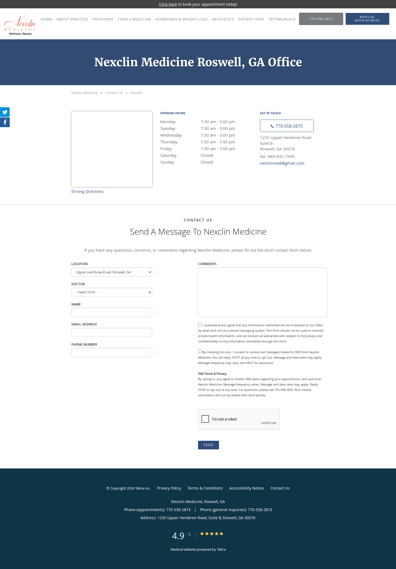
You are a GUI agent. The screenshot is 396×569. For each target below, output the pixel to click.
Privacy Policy (169, 488)
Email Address (84, 324)
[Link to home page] (18, 23)
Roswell (136, 92)
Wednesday (197, 135)
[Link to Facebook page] (5, 122)
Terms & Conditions (205, 488)
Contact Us (114, 92)
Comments (207, 264)
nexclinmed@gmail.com (282, 163)
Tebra (221, 549)
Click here (168, 4)
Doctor (78, 284)
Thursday (197, 141)
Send (208, 445)
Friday (197, 148)
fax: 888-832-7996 (277, 156)
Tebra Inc (142, 488)
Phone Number (84, 344)
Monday (197, 121)
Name (76, 304)
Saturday (186, 155)
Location (79, 264)
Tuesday (197, 128)
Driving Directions (87, 191)
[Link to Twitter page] (5, 112)
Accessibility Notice (246, 488)
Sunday (186, 162)
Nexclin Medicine (84, 92)
